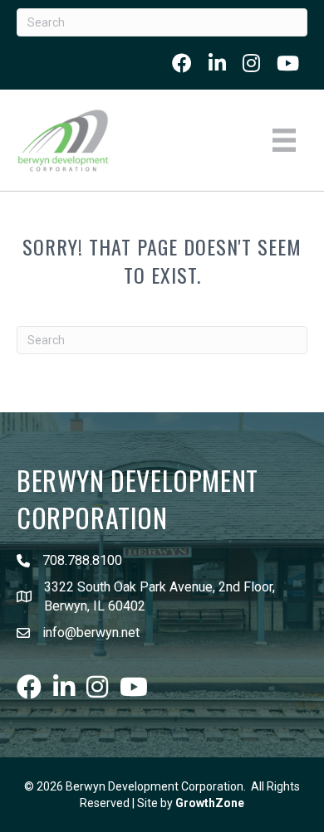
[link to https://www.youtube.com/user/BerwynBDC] (288, 63)
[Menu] (284, 140)
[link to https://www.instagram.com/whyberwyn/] (251, 63)
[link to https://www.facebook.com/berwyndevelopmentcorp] (182, 63)
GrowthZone (209, 803)
